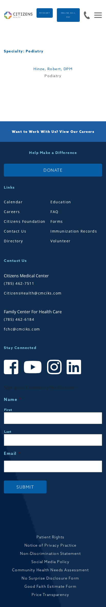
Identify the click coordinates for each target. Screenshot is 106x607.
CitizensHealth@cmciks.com (33, 293)
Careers (12, 211)
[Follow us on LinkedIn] (74, 371)
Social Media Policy (50, 561)
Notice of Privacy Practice (50, 545)
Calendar (13, 201)
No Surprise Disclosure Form (50, 578)
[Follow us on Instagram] (54, 371)
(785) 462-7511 (19, 283)
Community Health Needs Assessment (50, 570)
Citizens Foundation (25, 221)
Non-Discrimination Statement (50, 553)
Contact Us (15, 231)
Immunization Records (73, 231)
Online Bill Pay (68, 15)
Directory (13, 240)
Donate (53, 170)
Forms (56, 221)
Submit (25, 487)
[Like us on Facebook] (11, 371)
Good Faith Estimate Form (50, 586)
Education (60, 201)
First (8, 409)
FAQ (54, 211)
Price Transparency (50, 594)
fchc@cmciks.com (22, 329)
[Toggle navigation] (96, 15)
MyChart (44, 13)
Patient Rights (51, 537)
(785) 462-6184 (19, 319)
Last (7, 431)
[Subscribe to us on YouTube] (32, 371)
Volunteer (60, 240)
